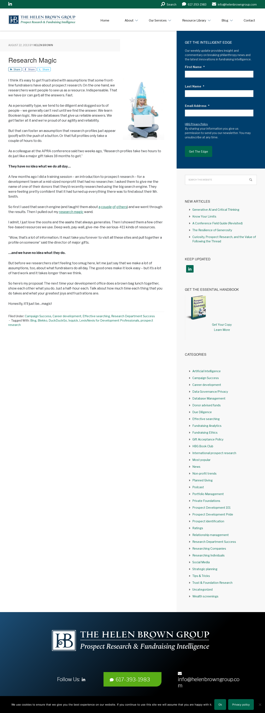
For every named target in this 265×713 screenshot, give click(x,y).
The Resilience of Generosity (212, 230)
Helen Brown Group (46, 20)
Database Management (208, 398)
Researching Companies (209, 548)
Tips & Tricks (201, 576)
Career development (67, 316)
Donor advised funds (206, 405)
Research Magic (32, 60)
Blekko (42, 320)
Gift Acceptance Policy (207, 439)
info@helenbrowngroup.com (209, 682)
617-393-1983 (133, 679)
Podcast (198, 487)
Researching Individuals (208, 555)
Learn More (222, 329)
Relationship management (210, 535)
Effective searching (96, 316)
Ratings (197, 528)
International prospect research (214, 453)
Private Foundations (206, 500)
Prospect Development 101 (211, 507)
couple (106, 207)
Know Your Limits (204, 216)
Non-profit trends (204, 473)
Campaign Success (38, 316)
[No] (260, 704)
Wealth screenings (205, 596)
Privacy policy (241, 704)
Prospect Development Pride (212, 514)
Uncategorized (202, 589)
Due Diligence (202, 412)
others (121, 207)
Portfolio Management (208, 494)
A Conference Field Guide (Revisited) (217, 223)
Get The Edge (198, 151)
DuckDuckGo (58, 320)
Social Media (201, 562)
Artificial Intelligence (206, 371)
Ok (220, 704)
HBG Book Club (202, 446)
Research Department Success (133, 316)
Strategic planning (204, 569)
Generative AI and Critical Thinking (215, 209)
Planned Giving (202, 480)
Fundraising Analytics (207, 425)
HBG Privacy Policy (196, 124)
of (114, 207)
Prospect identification (208, 521)
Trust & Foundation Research (212, 582)
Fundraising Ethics (205, 432)
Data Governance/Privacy (210, 391)
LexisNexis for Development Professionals (109, 320)
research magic (71, 212)
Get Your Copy (222, 324)
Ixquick (73, 320)
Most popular (201, 460)
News (196, 466)
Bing (33, 320)
